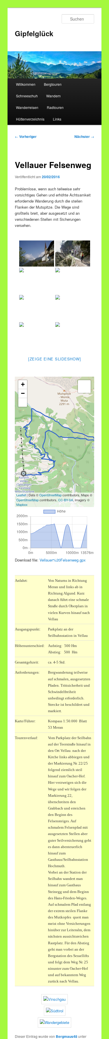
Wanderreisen (27, 107)
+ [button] (23, 384)
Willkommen (25, 84)
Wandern (53, 95)
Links (57, 118)
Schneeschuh (27, 95)
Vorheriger (26, 136)
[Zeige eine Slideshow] (54, 359)
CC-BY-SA (65, 499)
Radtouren (55, 107)
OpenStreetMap (50, 495)
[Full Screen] (22, 402)
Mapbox (22, 504)
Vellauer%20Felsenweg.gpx (63, 560)
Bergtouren (53, 84)
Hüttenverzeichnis (30, 118)
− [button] (23, 393)
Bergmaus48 (66, 1036)
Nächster (84, 136)
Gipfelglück (34, 33)
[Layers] (84, 386)
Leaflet (21, 495)
